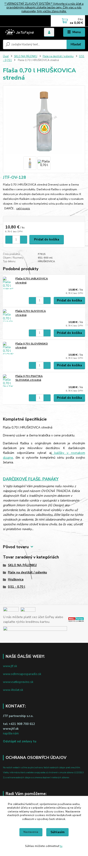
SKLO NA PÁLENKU (25, 56)
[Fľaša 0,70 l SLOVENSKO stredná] (8, 348)
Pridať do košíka (46, 239)
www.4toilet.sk (13, 690)
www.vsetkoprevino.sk (18, 682)
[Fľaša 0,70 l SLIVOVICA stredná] (8, 315)
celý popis (23, 208)
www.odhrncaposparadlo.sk (22, 674)
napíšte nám (11, 733)
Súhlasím (58, 832)
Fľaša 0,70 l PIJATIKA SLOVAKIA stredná (29, 378)
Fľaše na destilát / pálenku (58, 56)
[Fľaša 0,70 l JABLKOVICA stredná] (8, 283)
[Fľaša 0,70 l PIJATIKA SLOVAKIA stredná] (8, 380)
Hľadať (76, 44)
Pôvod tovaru (16, 547)
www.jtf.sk (10, 666)
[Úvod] (20, 32)
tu (61, 846)
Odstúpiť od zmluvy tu (19, 741)
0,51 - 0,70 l (16, 587)
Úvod (6, 56)
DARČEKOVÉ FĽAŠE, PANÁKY (30, 479)
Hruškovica (15, 579)
